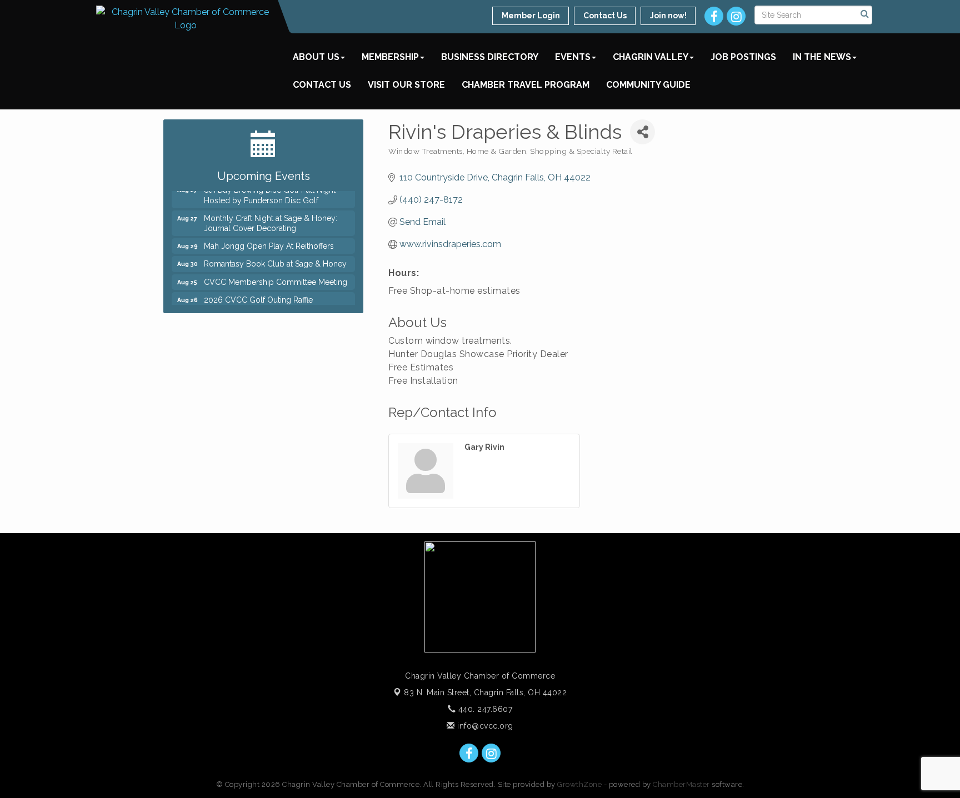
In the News (822, 57)
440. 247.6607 (484, 709)
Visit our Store (406, 84)
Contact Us (322, 84)
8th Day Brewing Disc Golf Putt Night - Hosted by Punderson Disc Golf (272, 190)
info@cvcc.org (484, 725)
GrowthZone (579, 784)
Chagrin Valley (650, 57)
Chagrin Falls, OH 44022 (485, 692)
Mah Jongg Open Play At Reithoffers (269, 241)
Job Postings (743, 57)
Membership (390, 57)
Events (573, 57)
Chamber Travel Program (525, 84)
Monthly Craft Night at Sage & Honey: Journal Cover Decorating (270, 218)
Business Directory (489, 57)
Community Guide (648, 84)
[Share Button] (642, 131)
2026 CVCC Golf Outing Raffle (258, 295)
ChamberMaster (681, 784)
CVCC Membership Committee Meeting (275, 277)
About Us (316, 57)
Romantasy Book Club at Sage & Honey (275, 259)
